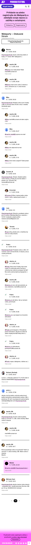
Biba (7, 97)
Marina (8, 49)
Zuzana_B (9, 171)
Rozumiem (15, 539)
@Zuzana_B (8, 195)
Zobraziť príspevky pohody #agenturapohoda (15, 41)
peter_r (8, 390)
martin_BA (13, 64)
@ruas (7, 232)
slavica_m (13, 261)
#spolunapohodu (7, 55)
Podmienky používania (8, 38)
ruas (7, 208)
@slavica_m (8, 285)
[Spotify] (23, 543)
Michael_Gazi (10, 479)
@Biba (7, 119)
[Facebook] (16, 543)
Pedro (8, 244)
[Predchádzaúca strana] (11, 500)
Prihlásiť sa (9, 25)
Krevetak (13, 190)
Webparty (6, 34)
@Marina (7, 70)
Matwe (12, 463)
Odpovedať (5, 59)
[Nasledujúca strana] (19, 500)
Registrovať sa (20, 25)
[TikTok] (26, 543)
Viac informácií (22, 537)
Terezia (12, 226)
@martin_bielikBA (10, 134)
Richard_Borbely (11, 372)
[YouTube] (18, 543)
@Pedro (7, 266)
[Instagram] (21, 543)
